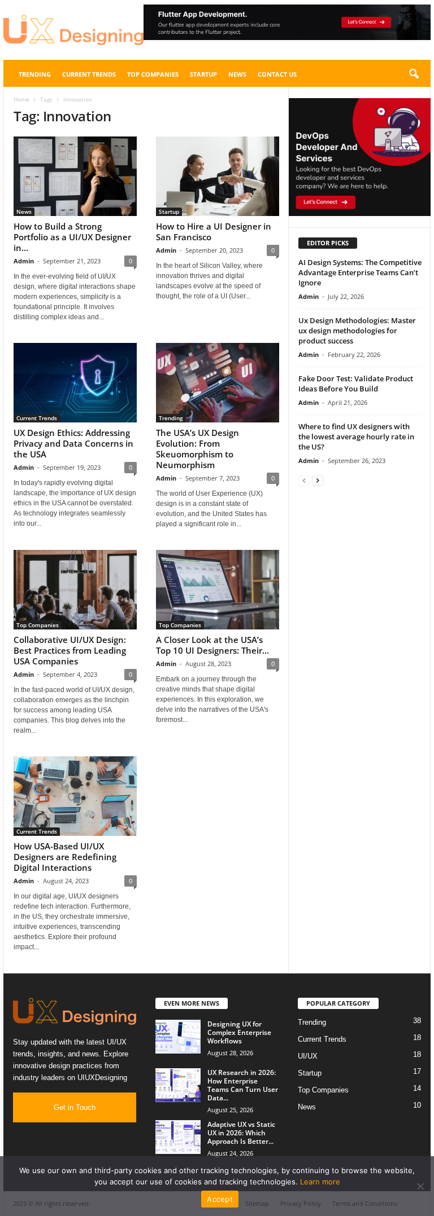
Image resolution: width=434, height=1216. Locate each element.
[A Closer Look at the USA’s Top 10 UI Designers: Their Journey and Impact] (217, 589)
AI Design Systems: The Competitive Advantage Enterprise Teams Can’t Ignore (360, 272)
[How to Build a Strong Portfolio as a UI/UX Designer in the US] (75, 176)
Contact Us (277, 74)
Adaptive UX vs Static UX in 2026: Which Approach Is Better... (241, 1133)
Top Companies (153, 74)
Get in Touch (75, 1107)
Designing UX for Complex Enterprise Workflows (239, 1032)
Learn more (320, 1181)
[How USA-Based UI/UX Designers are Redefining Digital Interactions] (75, 796)
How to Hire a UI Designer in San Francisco (213, 232)
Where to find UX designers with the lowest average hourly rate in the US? (356, 436)
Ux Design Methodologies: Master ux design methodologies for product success (357, 330)
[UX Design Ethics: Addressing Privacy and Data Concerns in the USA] (75, 382)
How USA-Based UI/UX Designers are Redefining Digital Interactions (65, 856)
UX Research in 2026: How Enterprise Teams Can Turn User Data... (242, 1085)
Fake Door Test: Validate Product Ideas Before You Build (355, 383)
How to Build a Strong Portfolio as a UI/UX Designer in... (72, 237)
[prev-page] (304, 480)
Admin (24, 261)
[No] (420, 1186)
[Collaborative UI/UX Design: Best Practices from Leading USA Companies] (75, 589)
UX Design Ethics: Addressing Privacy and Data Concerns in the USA (73, 443)
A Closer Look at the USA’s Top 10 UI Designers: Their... (212, 645)
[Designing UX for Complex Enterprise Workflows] (178, 1037)
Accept (220, 1199)
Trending (35, 74)
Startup (203, 74)
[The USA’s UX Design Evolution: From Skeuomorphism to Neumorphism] (217, 382)
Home (21, 99)
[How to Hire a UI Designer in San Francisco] (217, 176)
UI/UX (308, 1056)
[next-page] (317, 480)
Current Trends (89, 74)
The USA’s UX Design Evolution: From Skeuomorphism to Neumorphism (197, 448)
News (237, 74)
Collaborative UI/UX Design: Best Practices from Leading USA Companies (70, 650)
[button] (287, 22)
